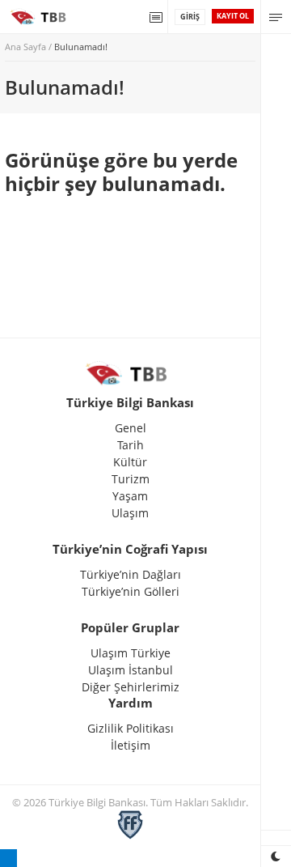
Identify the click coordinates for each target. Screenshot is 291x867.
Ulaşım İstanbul (130, 670)
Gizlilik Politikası (130, 728)
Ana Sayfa (25, 46)
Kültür (130, 462)
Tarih (130, 445)
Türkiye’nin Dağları (130, 574)
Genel (130, 428)
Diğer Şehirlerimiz (130, 687)
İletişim (130, 745)
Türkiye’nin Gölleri (130, 591)
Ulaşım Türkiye (131, 653)
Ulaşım (130, 513)
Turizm (131, 479)
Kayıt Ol (233, 16)
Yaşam (130, 496)
